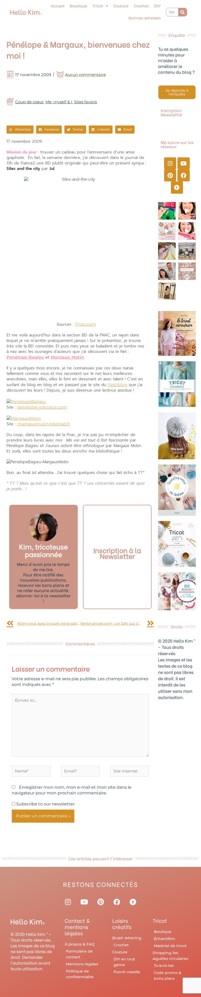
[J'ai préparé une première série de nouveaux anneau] (167, 231)
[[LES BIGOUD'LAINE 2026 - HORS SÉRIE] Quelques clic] (167, 291)
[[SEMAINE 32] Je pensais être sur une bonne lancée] (167, 251)
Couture (121, 6)
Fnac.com (85, 324)
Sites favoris (85, 101)
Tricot (97, 6)
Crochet (141, 6)
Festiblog (117, 384)
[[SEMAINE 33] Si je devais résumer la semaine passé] (167, 211)
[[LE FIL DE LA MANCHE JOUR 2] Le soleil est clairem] (187, 251)
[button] (20, 129)
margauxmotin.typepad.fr (43, 423)
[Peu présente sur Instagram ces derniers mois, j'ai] (187, 231)
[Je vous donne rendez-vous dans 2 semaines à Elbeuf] (187, 271)
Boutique (78, 6)
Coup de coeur (29, 101)
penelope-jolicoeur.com (42, 407)
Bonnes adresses (145, 18)
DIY (157, 6)
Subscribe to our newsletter (45, 803)
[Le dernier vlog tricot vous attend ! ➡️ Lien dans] (187, 211)
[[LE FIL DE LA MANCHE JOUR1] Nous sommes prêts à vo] (167, 271)
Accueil (57, 6)
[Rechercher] (182, 12)
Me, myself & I (59, 101)
